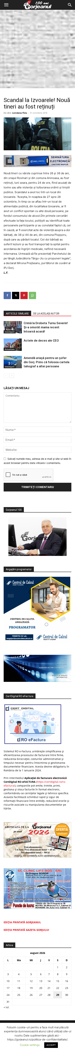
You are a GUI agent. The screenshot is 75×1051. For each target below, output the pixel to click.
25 (18, 995)
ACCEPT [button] (51, 1045)
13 (40, 981)
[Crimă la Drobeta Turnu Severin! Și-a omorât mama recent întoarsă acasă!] (13, 327)
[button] (6, 5)
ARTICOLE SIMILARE (17, 313)
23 (66, 988)
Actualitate (10, 349)
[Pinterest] (24, 295)
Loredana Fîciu (19, 112)
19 (31, 988)
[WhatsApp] (32, 295)
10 (8, 981)
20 (40, 988)
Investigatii (10, 331)
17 (8, 988)
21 (49, 988)
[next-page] (11, 375)
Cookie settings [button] (30, 1045)
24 (8, 995)
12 (31, 981)
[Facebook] (7, 295)
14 (49, 981)
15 (57, 981)
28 (49, 995)
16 (66, 981)
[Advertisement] (37, 49)
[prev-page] (6, 375)
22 (57, 988)
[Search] (70, 5)
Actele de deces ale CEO (41, 340)
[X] (15, 295)
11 (18, 981)
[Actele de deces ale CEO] (13, 344)
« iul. (6, 1007)
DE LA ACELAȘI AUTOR (46, 313)
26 (31, 995)
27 (40, 995)
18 (18, 988)
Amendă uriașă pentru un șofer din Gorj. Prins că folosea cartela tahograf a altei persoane (46, 362)
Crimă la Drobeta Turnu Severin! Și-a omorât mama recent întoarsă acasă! (46, 327)
